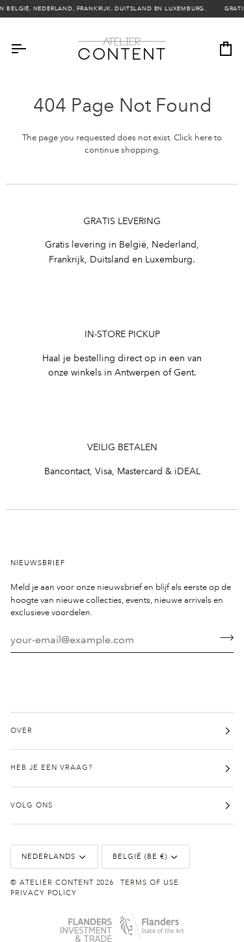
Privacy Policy (43, 893)
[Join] (223, 638)
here (203, 138)
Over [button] (21, 730)
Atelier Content (57, 882)
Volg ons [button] (31, 805)
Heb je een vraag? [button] (51, 767)
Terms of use (149, 882)
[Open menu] (29, 49)
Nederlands (48, 856)
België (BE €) (140, 856)
